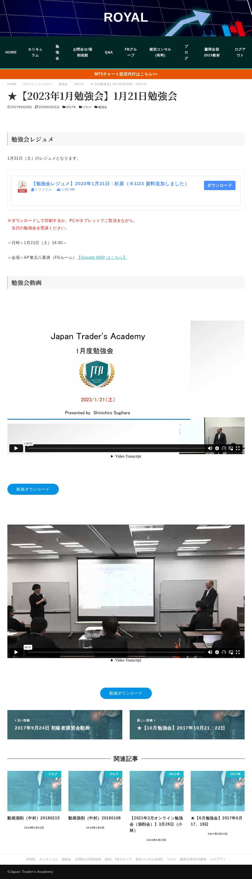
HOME (31, 859)
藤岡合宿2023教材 (193, 859)
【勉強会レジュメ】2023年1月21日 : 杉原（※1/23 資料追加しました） (110, 183)
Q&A (108, 859)
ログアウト (218, 859)
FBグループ (123, 859)
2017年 (71, 107)
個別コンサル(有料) (149, 859)
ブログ (87, 107)
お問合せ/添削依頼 (88, 859)
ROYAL (126, 17)
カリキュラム (48, 859)
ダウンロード (219, 185)
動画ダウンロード (32, 489)
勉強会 (102, 107)
